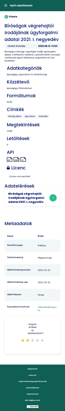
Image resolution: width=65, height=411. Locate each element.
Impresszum (33, 394)
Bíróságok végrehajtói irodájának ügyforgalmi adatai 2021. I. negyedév (26, 198)
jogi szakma (30, 116)
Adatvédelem (32, 387)
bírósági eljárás (14, 116)
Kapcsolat (32, 369)
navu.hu (32, 375)
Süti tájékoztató (32, 400)
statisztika (43, 116)
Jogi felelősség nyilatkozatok (32, 381)
